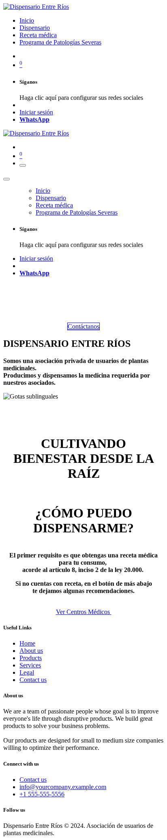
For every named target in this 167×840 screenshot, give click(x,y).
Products (30, 657)
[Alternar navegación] (22, 165)
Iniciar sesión (36, 112)
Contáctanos (83, 326)
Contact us (33, 679)
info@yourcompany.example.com (62, 786)
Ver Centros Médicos (83, 611)
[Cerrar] (6, 179)
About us (31, 650)
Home (27, 643)
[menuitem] (26, 20)
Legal (26, 672)
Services (30, 665)
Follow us (14, 810)
